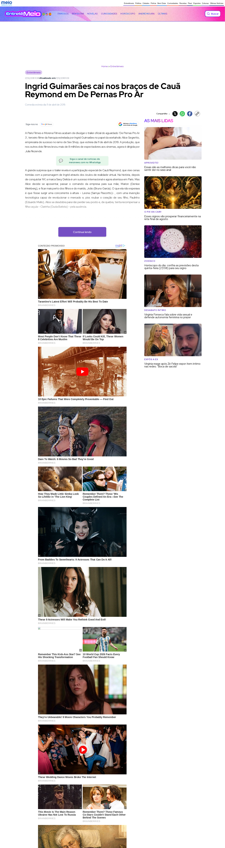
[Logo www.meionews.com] (6, 3)
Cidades (146, 3)
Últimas (162, 13)
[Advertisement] (112, 41)
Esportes (197, 3)
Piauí (190, 3)
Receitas (183, 3)
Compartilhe (163, 113)
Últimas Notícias (216, 3)
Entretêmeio (129, 3)
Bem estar (78, 13)
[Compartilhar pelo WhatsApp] (182, 113)
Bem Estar (161, 3)
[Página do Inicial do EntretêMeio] (23, 13)
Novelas (92, 13)
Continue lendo (82, 232)
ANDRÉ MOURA (146, 13)
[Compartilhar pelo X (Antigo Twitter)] (175, 113)
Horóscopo (127, 13)
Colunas (205, 3)
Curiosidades (172, 3)
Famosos (63, 13)
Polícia (153, 3)
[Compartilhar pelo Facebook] (189, 113)
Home (104, 66)
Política (138, 3)
